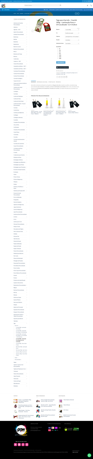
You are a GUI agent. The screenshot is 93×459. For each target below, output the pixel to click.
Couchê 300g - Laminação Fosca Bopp (21, 328)
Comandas (16, 134)
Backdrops (16, 36)
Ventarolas (16, 378)
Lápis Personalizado (18, 211)
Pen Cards (16, 255)
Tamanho (57, 39)
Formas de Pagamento (18, 450)
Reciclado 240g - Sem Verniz (21, 350)
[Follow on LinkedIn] (89, 1)
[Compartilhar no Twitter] (60, 77)
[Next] (79, 108)
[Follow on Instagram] (85, 1)
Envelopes (16, 172)
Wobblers (16, 386)
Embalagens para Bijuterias (19, 162)
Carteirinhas (16, 110)
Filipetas (15, 181)
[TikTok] (23, 444)
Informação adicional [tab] (42, 81)
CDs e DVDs (16, 124)
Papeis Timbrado (17, 248)
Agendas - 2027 (17, 29)
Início (15, 13)
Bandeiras (16, 41)
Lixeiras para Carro (18, 221)
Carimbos (16, 93)
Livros (15, 219)
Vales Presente (17, 376)
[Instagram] (26, 444)
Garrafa (21, 13)
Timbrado (16, 371)
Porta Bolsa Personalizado (19, 265)
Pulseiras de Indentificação (19, 280)
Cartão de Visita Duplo (19, 101)
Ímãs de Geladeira (17, 202)
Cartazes (15, 107)
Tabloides (16, 321)
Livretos (15, 216)
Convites (16, 137)
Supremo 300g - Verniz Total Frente (21, 354)
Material (57, 29)
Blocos (15, 51)
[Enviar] (60, 5)
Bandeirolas (16, 44)
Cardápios (16, 91)
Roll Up (15, 292)
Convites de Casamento (19, 143)
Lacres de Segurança (18, 209)
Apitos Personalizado (18, 32)
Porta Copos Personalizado (19, 270)
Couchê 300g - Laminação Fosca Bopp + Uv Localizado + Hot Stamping (21, 335)
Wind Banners (17, 383)
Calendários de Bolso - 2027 (20, 66)
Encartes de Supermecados (19, 169)
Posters (15, 277)
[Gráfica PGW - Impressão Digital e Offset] (11, 5)
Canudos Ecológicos (18, 78)
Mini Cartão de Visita (18, 231)
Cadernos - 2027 (17, 61)
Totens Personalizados (18, 373)
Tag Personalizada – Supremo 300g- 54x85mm (73, 112)
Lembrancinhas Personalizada (20, 214)
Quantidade (58, 46)
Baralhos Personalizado (19, 49)
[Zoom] (33, 31)
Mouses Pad (16, 236)
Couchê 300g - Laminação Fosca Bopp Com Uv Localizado (35, 13)
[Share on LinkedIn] (66, 77)
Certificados (16, 127)
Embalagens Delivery (18, 159)
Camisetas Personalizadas (19, 71)
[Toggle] (26, 24)
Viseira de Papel (17, 381)
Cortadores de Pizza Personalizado (18, 149)
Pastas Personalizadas (18, 251)
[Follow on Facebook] (83, 1)
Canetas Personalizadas (19, 76)
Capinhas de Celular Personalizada (18, 88)
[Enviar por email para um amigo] (62, 77)
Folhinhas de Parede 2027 (19, 190)
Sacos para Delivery (18, 302)
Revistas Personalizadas (19, 290)
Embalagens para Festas (19, 164)
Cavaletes (16, 120)
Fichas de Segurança (18, 179)
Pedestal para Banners (18, 253)
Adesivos (16, 27)
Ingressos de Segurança (19, 204)
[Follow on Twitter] (87, 1)
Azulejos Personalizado (19, 34)
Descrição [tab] (33, 81)
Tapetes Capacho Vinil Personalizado (18, 365)
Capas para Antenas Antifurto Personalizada (20, 84)
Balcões (15, 39)
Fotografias (16, 199)
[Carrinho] (91, 5)
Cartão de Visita (17, 98)
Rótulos (15, 295)
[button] (89, 455)
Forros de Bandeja (17, 197)
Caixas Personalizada (18, 63)
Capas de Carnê (17, 80)
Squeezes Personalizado (19, 309)
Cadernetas (16, 58)
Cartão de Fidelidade (18, 96)
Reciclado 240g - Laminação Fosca (21, 347)
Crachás (15, 152)
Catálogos (16, 115)
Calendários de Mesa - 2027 (20, 68)
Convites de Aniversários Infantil (19, 140)
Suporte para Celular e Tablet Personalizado (18, 315)
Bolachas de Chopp (18, 54)
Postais (15, 275)
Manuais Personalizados (19, 224)
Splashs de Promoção (18, 307)
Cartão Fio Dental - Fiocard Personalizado (19, 104)
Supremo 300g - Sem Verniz (21, 351)
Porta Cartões (17, 268)
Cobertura (58, 36)
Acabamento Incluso (60, 43)
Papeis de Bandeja (18, 243)
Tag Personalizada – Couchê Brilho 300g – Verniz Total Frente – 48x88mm (36, 112)
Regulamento (38, 450)
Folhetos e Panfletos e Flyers (18, 187)
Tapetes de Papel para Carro (20, 368)
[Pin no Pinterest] (64, 77)
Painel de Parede (17, 241)
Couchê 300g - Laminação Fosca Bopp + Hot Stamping (21, 331)
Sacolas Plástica (17, 299)
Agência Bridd (75, 452)
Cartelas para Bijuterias (19, 112)
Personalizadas (18, 359)
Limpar (78, 28)
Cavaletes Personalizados (19, 122)
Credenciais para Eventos (19, 155)
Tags (18, 13)
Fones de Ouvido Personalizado (17, 194)
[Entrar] (87, 5)
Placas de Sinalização (18, 258)
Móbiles (15, 233)
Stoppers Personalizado (19, 312)
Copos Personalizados (18, 146)
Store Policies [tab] (51, 81)
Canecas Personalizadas (19, 73)
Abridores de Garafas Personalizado (18, 23)
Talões (15, 362)
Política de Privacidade (29, 450)
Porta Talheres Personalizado (20, 273)
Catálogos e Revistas (18, 117)
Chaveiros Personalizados (19, 129)
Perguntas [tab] (58, 81)
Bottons (15, 56)
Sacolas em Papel (17, 297)
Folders (15, 184)
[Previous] (31, 108)
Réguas (15, 287)
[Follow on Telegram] (91, 1)
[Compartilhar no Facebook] (57, 77)
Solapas (15, 304)
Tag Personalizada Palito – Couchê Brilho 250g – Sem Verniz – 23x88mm (61, 112)
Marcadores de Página (18, 229)
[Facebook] (15, 444)
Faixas (15, 174)
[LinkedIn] (19, 444)
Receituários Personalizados (20, 285)
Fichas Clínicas (17, 176)
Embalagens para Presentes (20, 167)
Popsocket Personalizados (19, 263)
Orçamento (60, 62)
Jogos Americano (17, 207)
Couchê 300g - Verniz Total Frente (21, 344)
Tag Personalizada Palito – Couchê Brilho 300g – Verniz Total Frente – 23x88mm (48, 113)
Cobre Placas (16, 132)
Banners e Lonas (17, 46)
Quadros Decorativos (18, 282)
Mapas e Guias (17, 226)
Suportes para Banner (18, 318)
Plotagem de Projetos (18, 260)
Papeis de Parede (17, 246)
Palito (16, 357)
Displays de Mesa (17, 157)
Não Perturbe (17, 238)
